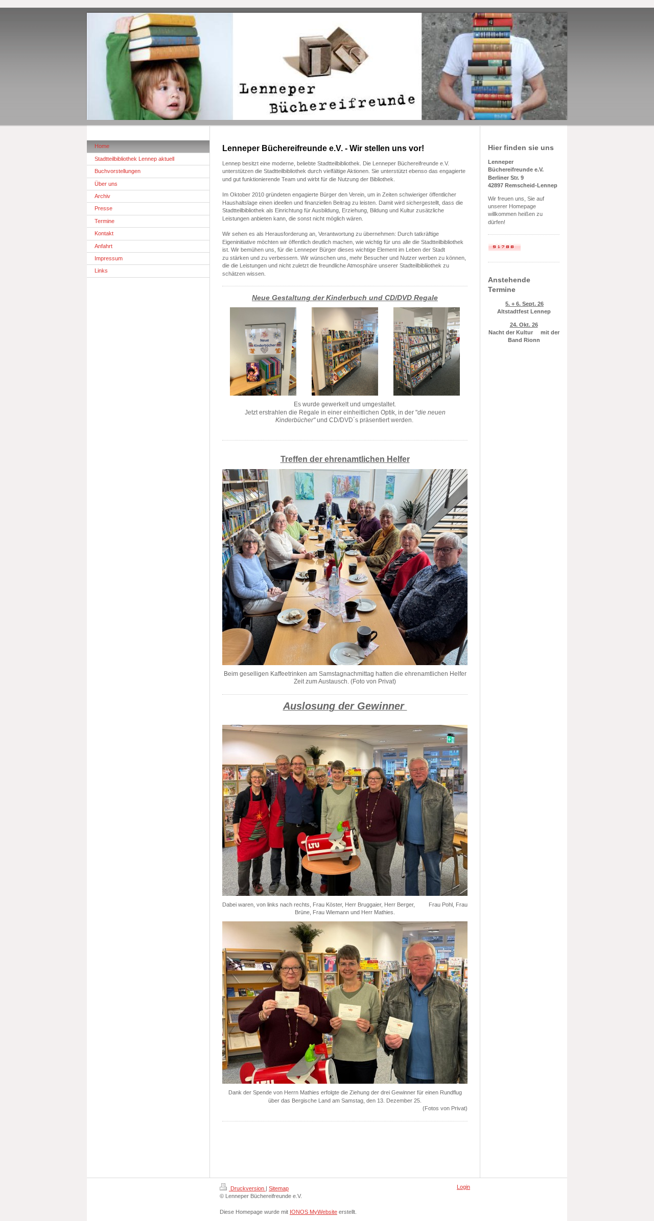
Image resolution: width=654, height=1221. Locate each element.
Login (463, 1187)
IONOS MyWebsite (313, 1212)
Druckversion (247, 1188)
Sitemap (279, 1188)
